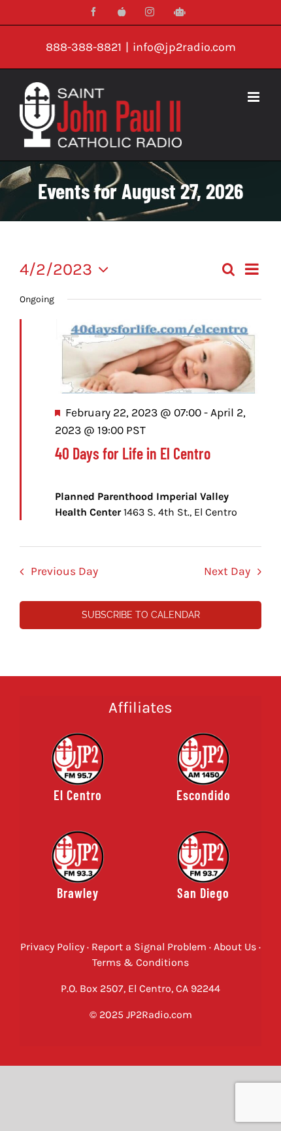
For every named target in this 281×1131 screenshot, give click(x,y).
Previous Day (64, 571)
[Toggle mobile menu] (254, 97)
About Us (235, 946)
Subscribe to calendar (141, 615)
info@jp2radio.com (184, 47)
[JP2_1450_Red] (203, 738)
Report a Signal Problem (149, 946)
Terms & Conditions (140, 962)
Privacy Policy (52, 946)
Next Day (227, 571)
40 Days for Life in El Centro (132, 453)
